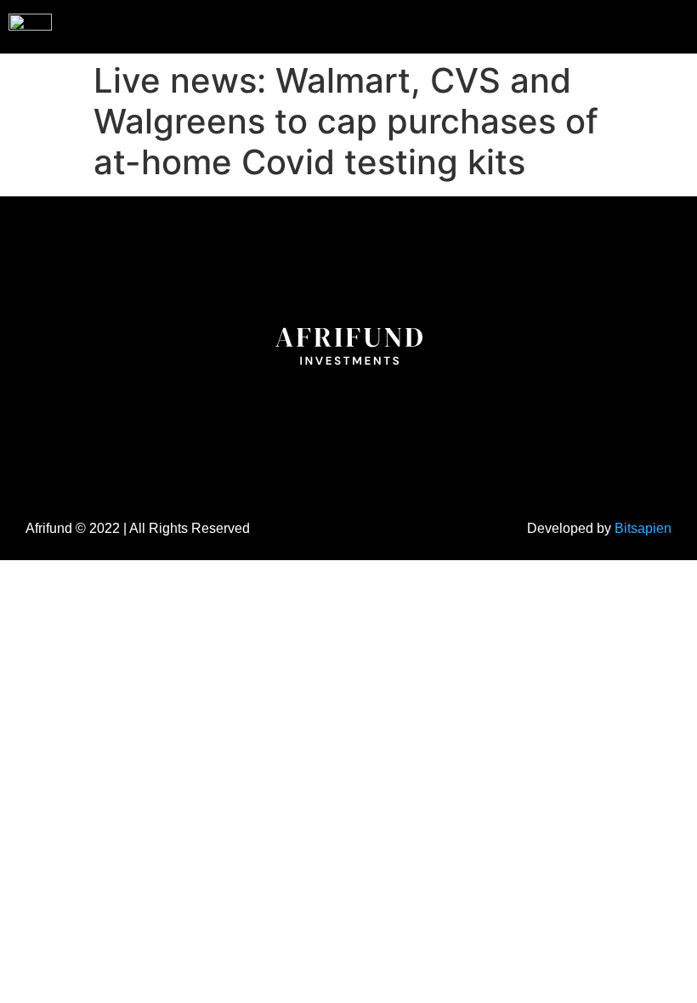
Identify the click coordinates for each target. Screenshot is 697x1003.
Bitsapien (643, 528)
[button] (649, 24)
